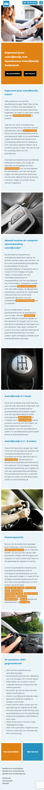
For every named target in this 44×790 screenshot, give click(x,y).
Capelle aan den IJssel (14, 588)
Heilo (7, 591)
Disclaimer (6, 778)
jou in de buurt (30, 131)
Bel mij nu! (32, 752)
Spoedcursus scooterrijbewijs (13, 774)
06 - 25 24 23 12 (30, 3)
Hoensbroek (17, 591)
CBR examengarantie (25, 300)
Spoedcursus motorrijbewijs (13, 771)
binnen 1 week (24, 417)
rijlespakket (29, 315)
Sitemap (5, 783)
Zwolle (24, 599)
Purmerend (10, 596)
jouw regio (24, 602)
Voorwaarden (7, 781)
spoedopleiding (12, 168)
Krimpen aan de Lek (14, 593)
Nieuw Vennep (31, 593)
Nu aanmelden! (11, 752)
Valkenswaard (11, 599)
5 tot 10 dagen (25, 420)
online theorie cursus (27, 286)
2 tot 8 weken (11, 460)
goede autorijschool (21, 116)
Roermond (21, 596)
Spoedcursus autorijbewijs (12, 768)
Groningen (30, 588)
